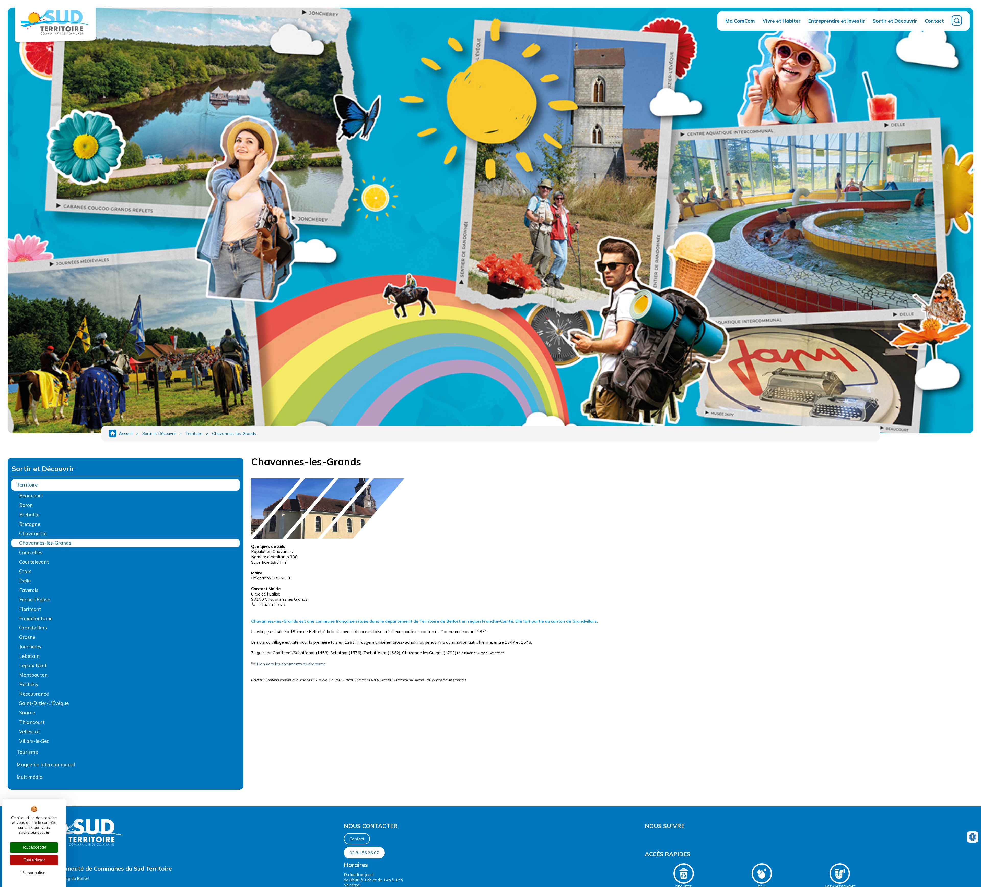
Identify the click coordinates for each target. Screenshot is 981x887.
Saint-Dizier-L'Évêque (44, 703)
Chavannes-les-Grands (234, 433)
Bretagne (29, 524)
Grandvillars (33, 628)
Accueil (126, 433)
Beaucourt (31, 496)
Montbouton (33, 675)
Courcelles (30, 552)
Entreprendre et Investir (836, 21)
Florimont (30, 609)
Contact (934, 21)
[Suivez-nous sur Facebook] (645, 838)
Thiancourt (32, 722)
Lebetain (29, 656)
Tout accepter (34, 847)
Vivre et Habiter (782, 21)
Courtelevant (34, 562)
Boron (26, 505)
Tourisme (27, 752)
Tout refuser (34, 860)
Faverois (29, 590)
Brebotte (29, 515)
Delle (25, 581)
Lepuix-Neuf (32, 665)
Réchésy (28, 684)
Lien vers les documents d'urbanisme (291, 663)
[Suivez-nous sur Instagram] (648, 838)
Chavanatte (32, 533)
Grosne (27, 637)
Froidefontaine (35, 618)
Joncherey (30, 646)
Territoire (193, 433)
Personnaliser (34, 873)
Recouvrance (34, 694)
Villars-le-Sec (34, 741)
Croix (25, 571)
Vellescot (29, 731)
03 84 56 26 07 (364, 852)
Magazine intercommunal (46, 764)
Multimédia (30, 777)
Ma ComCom (740, 21)
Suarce (27, 713)
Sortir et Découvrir (895, 21)
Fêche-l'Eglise (34, 600)
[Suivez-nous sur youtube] (646, 838)
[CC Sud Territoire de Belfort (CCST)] (55, 37)
